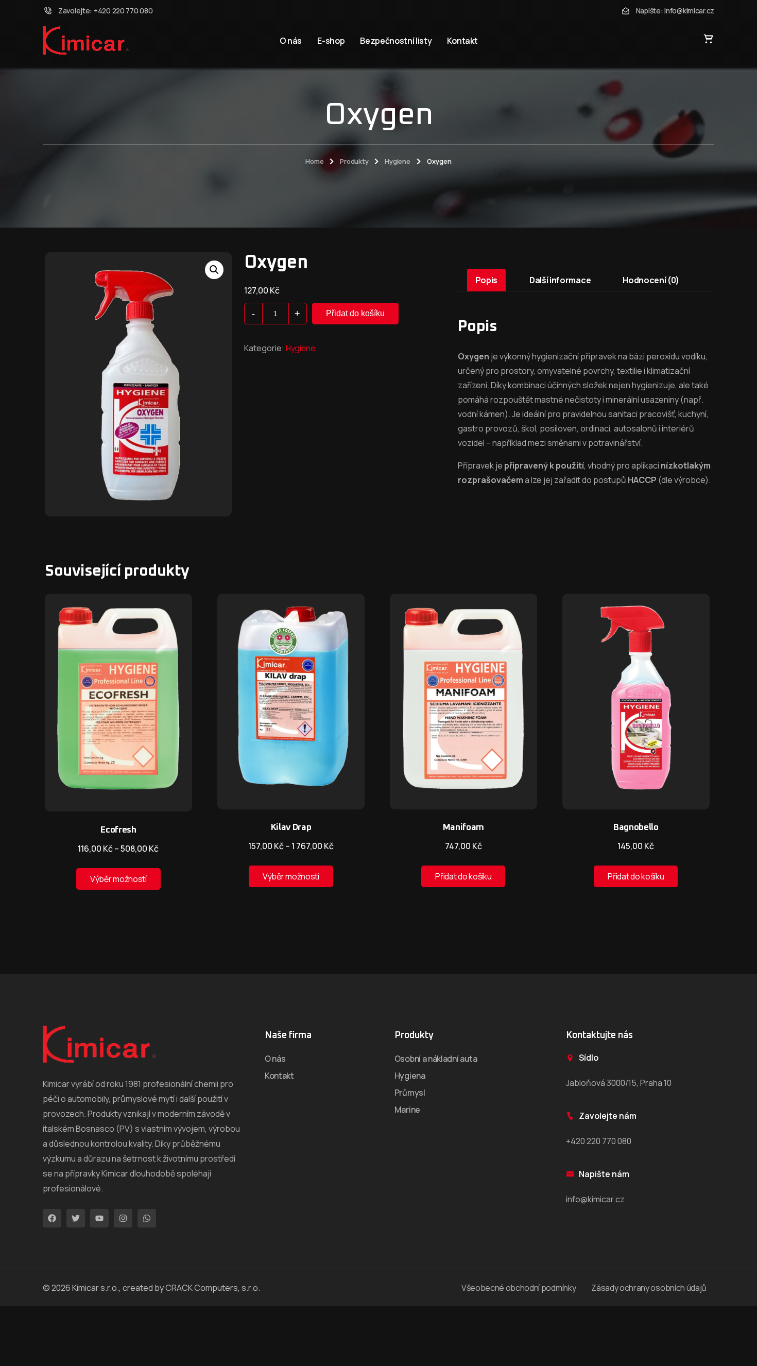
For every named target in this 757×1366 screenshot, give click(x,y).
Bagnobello (636, 827)
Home (314, 161)
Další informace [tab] (560, 280)
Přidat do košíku (355, 313)
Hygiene (397, 161)
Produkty (354, 161)
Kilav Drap (291, 827)
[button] (214, 270)
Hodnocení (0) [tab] (651, 280)
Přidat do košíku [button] (463, 876)
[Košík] (708, 38)
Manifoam (463, 827)
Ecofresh (118, 830)
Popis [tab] (486, 280)
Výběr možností (118, 879)
